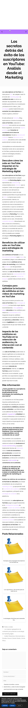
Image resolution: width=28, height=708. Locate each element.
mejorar (22, 257)
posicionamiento (17, 274)
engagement (11, 414)
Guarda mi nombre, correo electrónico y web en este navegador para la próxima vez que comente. (14, 687)
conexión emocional (8, 519)
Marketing (16, 118)
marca (5, 197)
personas (7, 266)
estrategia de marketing (12, 505)
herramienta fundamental (9, 257)
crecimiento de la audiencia (11, 489)
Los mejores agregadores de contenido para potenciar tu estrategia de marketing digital (13, 631)
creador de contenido (14, 507)
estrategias (5, 109)
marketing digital (14, 97)
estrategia (5, 180)
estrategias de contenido (9, 493)
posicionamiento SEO (14, 312)
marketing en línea (7, 486)
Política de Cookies (21, 700)
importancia (5, 125)
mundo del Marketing (9, 445)
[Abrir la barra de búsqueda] (2, 32)
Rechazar (12, 705)
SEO (24, 274)
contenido (18, 185)
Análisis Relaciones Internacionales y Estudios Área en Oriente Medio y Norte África (13, 638)
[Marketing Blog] (14, 32)
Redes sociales (8, 627)
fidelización (20, 448)
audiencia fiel (15, 182)
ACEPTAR (5, 705)
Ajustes (19, 705)
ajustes (13, 702)
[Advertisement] (14, 15)
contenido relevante (8, 221)
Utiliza (15, 307)
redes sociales (12, 460)
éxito (11, 94)
